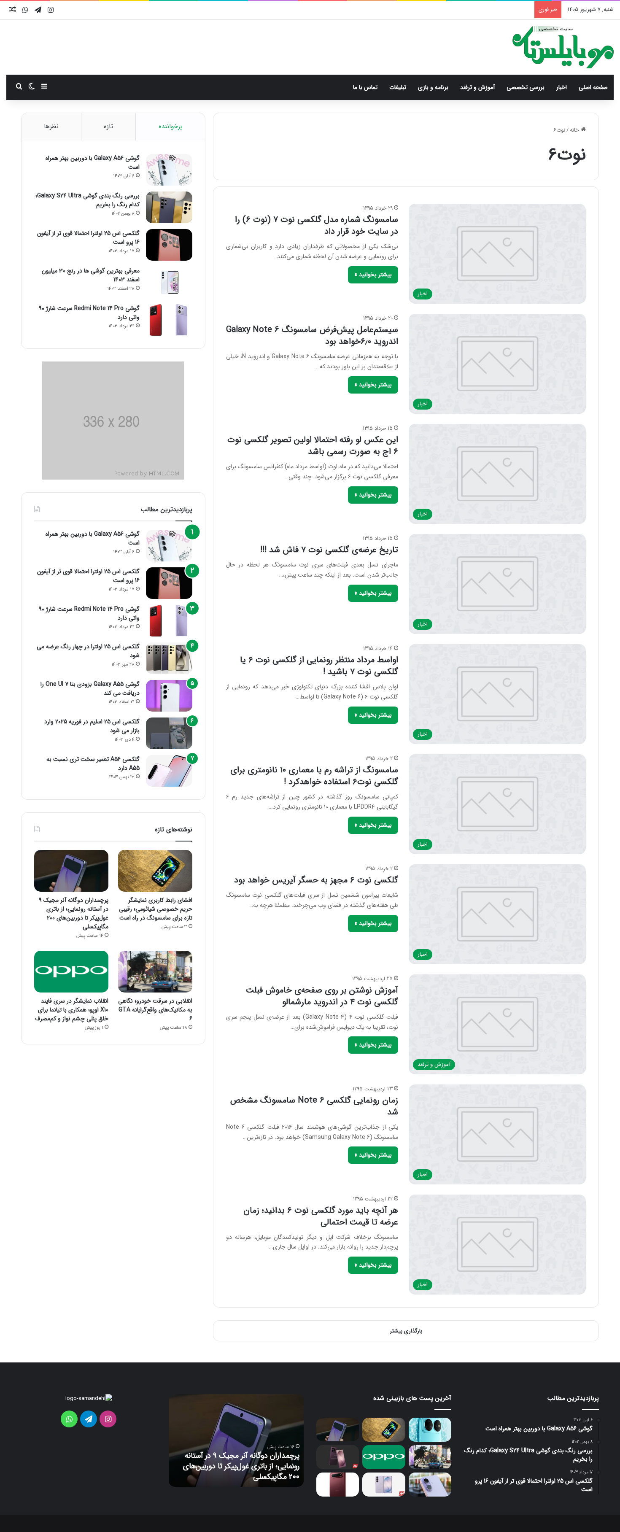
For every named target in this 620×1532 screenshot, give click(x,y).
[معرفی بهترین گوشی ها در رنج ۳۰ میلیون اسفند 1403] (169, 282)
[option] (236, 1440)
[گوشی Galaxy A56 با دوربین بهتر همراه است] (169, 170)
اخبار (561, 87)
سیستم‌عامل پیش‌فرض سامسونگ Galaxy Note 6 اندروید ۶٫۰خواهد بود (312, 335)
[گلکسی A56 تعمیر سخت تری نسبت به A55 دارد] (169, 771)
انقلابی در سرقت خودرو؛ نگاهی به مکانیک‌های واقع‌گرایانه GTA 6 (155, 1009)
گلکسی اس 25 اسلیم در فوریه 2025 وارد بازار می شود (92, 726)
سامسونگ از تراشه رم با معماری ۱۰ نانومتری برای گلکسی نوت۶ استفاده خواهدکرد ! (314, 775)
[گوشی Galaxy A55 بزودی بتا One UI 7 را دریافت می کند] (169, 696)
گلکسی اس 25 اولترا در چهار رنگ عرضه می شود (88, 651)
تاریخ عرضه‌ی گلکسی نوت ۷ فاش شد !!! (329, 549)
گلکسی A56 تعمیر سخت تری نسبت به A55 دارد (93, 764)
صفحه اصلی (593, 87)
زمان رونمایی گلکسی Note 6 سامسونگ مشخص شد (314, 1106)
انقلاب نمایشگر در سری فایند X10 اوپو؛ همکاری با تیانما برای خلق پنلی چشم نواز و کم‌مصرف (71, 1009)
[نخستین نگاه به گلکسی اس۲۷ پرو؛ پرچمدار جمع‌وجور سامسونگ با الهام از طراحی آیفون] (337, 1457)
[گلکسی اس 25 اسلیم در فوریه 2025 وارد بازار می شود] (169, 733)
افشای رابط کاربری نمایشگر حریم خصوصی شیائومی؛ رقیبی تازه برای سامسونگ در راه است (155, 908)
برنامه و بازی (433, 87)
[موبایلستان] (563, 47)
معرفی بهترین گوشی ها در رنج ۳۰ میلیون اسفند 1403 (91, 275)
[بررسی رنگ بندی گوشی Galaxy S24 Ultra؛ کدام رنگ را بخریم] (169, 207)
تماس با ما (365, 87)
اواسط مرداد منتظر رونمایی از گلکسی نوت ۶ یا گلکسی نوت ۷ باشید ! (319, 665)
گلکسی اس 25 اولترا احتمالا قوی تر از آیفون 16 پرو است (88, 238)
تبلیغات (397, 87)
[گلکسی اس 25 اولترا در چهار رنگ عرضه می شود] (169, 658)
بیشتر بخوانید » (373, 274)
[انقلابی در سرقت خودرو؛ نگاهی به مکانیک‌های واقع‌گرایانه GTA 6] (155, 972)
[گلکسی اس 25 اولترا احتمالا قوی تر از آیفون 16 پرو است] (169, 245)
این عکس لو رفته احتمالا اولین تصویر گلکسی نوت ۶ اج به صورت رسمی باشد (312, 445)
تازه (108, 126)
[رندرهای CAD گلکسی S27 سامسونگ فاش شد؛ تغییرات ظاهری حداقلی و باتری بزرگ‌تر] (383, 1485)
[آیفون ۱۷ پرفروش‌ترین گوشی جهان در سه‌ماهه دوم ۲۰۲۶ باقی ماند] (430, 1485)
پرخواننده (171, 126)
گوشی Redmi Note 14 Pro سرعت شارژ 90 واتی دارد (89, 313)
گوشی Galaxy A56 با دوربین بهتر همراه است (93, 163)
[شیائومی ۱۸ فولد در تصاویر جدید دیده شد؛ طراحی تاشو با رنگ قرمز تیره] (337, 1485)
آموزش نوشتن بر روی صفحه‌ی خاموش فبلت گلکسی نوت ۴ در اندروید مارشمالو (322, 996)
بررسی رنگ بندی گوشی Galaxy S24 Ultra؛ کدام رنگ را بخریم (87, 200)
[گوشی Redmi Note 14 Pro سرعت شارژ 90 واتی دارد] (169, 320)
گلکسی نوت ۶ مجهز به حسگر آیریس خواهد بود (316, 880)
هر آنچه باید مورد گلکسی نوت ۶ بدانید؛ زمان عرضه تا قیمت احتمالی (320, 1216)
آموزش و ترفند (477, 87)
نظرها (51, 126)
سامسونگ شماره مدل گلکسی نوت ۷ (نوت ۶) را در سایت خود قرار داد (316, 225)
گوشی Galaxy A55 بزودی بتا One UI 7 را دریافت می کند (90, 689)
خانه (575, 130)
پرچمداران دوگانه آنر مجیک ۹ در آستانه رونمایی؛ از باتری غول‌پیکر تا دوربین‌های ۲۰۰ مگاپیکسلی (73, 913)
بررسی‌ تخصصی (526, 87)
